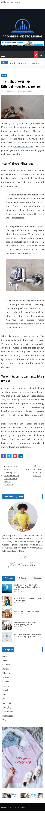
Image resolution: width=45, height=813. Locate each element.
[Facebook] (3, 456)
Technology (7, 716)
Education (7, 673)
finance (5, 677)
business (6, 664)
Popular (9, 578)
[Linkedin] (20, 456)
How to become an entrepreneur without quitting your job (25, 623)
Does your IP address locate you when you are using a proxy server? (27, 635)
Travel (5, 720)
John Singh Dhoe (9, 91)
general (5, 686)
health (5, 690)
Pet (3, 699)
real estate (7, 703)
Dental (5, 669)
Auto (4, 656)
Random (37, 578)
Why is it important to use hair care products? (33, 471)
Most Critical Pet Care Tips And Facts (27, 611)
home (4, 75)
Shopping (6, 707)
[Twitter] (9, 456)
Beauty (5, 660)
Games (5, 682)
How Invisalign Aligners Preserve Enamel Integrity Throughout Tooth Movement (27, 586)
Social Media (8, 712)
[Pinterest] (15, 456)
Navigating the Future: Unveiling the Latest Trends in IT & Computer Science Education (11, 475)
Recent (23, 578)
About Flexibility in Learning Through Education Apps (27, 599)
